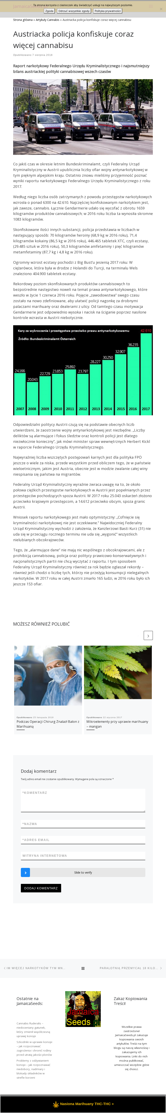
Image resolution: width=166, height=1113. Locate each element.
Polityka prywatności (108, 11)
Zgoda (49, 11)
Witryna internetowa (44, 855)
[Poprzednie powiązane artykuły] (138, 635)
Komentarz (34, 792)
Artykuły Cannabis (47, 20)
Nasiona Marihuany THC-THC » (87, 1104)
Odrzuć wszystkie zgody (74, 11)
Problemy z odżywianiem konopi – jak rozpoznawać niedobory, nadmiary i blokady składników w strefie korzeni (33, 1069)
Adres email (36, 840)
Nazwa (29, 824)
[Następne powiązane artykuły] (148, 635)
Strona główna (23, 20)
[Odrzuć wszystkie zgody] (161, 9)
